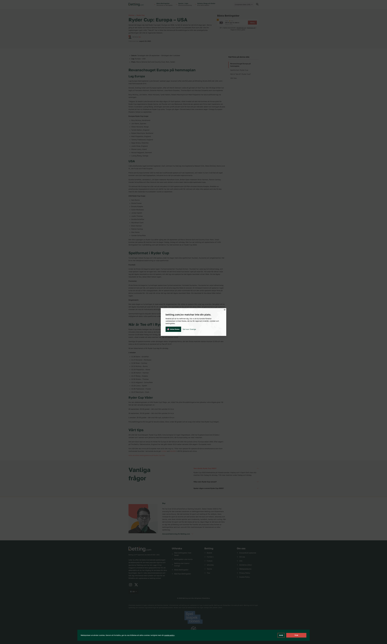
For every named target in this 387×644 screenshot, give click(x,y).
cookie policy (169, 635)
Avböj (281, 635)
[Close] (224, 310)
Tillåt (296, 635)
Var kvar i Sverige (189, 329)
